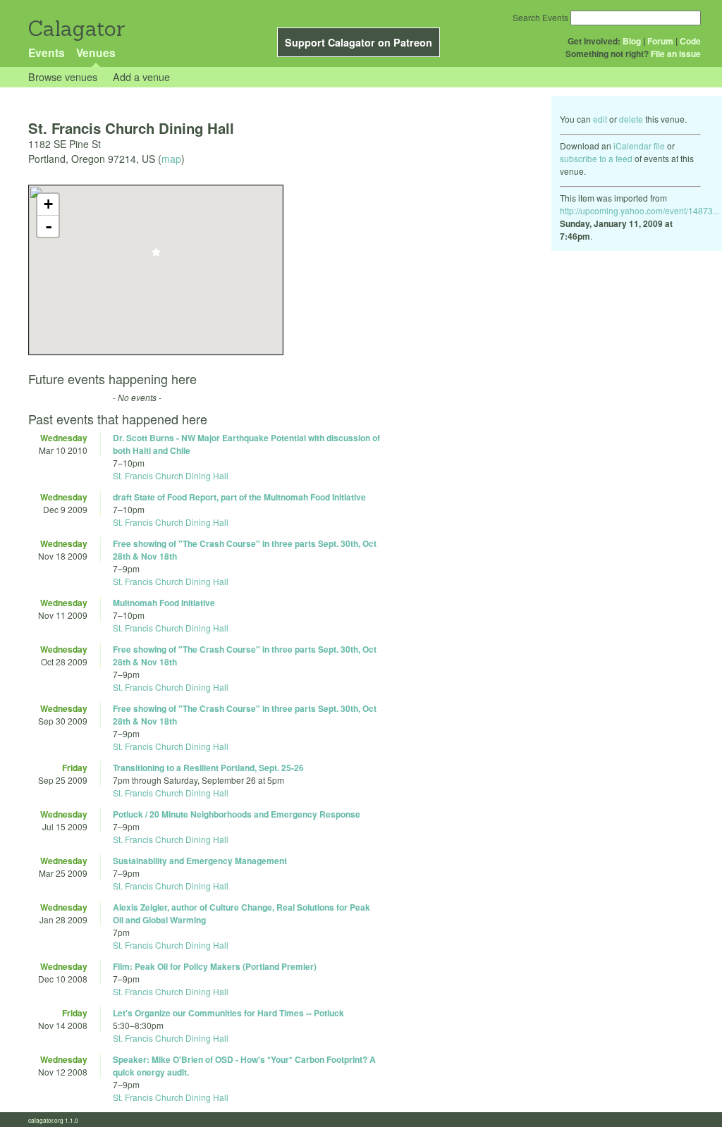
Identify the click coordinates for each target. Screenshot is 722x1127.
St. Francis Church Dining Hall (170, 475)
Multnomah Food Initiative (164, 602)
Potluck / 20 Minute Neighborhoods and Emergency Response (236, 814)
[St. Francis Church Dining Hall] (156, 256)
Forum (660, 41)
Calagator (75, 28)
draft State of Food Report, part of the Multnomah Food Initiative (239, 497)
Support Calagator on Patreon (358, 42)
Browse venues (62, 76)
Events (46, 52)
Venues (96, 52)
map (171, 159)
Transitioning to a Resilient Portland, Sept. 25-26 (208, 767)
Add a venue (141, 76)
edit (600, 119)
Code (690, 41)
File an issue (676, 53)
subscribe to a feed (596, 158)
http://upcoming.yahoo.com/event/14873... (639, 210)
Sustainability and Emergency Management (200, 860)
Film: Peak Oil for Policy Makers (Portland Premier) (215, 966)
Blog (632, 41)
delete (631, 119)
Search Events (540, 17)
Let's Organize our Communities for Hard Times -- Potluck (228, 1012)
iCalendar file (639, 146)
